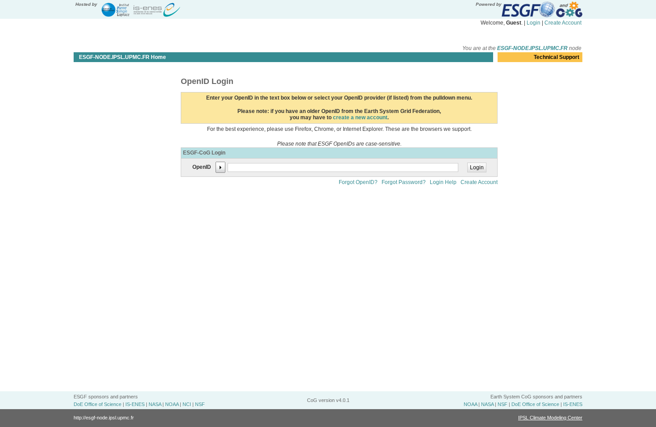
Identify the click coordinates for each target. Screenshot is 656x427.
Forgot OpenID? (358, 182)
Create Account (562, 23)
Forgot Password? (404, 182)
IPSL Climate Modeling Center (550, 417)
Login (533, 23)
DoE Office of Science (97, 404)
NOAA (172, 404)
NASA (155, 404)
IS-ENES (135, 404)
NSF (200, 404)
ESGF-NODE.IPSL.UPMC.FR (532, 48)
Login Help (443, 182)
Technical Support (556, 57)
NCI (187, 404)
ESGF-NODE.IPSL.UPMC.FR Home (122, 57)
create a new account (360, 117)
